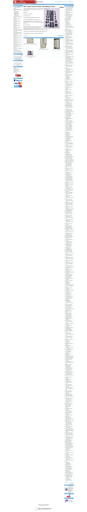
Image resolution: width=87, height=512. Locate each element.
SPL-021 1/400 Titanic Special (43, 49)
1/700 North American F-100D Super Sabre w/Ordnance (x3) (69, 399)
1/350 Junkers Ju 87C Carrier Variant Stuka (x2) (69, 66)
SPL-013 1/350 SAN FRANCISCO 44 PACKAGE (69, 75)
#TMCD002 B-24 (68, 442)
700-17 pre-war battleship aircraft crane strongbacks (69, 69)
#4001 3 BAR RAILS (69, 304)
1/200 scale (16, 11)
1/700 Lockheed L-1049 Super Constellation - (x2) (69, 255)
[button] (58, 1)
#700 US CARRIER (69, 329)
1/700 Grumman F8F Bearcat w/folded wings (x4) (69, 388)
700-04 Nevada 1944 (69, 157)
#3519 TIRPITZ (68, 29)
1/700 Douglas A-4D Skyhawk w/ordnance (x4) (69, 107)
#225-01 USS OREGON (69, 160)
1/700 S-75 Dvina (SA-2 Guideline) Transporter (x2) (69, 263)
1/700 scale (16, 15)
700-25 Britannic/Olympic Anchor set (68, 97)
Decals (15, 34)
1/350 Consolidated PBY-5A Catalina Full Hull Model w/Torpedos (69, 59)
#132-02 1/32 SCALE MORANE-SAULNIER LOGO (69, 193)
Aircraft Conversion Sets (17, 29)
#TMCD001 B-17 (68, 300)
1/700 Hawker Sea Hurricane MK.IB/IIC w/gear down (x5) (69, 163)
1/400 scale (29, 4)
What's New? (15, 60)
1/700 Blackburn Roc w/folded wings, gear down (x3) (69, 476)
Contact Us (15, 72)
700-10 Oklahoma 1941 (69, 30)
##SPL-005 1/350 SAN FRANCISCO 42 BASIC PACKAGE (69, 41)
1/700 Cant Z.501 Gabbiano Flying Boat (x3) (69, 321)
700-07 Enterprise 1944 (69, 371)
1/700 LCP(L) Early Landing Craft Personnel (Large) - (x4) (69, 308)
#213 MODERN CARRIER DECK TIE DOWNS (69, 118)
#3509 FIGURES (68, 441)
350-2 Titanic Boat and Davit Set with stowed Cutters (69, 180)
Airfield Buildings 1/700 (17, 32)
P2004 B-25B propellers (69, 236)
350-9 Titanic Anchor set (69, 161)
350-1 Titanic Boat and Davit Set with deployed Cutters (69, 143)
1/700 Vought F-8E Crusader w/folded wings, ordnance (68, 16)
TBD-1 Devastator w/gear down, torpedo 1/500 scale (69, 385)
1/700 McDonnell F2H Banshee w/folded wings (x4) (69, 27)
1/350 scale (16, 12)
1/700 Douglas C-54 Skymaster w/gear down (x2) (69, 362)
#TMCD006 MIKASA (69, 46)
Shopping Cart (66, 5)
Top (14, 4)
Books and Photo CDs (17, 33)
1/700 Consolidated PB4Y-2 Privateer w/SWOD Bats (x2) (69, 314)
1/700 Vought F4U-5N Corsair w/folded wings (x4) (69, 48)
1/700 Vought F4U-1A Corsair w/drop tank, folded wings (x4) (69, 242)
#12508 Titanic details (69, 14)
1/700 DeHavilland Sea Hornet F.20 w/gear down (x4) (69, 85)
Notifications (66, 485)
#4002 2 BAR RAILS (69, 440)
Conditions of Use (16, 71)
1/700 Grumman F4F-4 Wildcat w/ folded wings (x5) (69, 44)
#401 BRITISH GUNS (69, 95)
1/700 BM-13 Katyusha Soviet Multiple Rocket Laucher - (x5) (69, 438)
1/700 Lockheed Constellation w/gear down (69, 480)
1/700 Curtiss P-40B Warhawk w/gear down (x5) (69, 204)
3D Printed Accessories (23, 4)
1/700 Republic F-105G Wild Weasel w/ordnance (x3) (69, 258)
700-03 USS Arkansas (69, 474)
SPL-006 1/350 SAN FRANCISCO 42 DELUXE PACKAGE (69, 175)
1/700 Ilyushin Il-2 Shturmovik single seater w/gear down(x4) (69, 113)
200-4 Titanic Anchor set (69, 99)
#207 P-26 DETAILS (69, 235)
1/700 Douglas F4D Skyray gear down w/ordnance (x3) (69, 245)
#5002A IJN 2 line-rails (69, 432)
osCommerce (45, 505)
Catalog (17, 4)
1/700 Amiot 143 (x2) (69, 33)
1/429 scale (16, 14)
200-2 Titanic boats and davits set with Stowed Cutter (69, 63)
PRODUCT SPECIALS (17, 52)
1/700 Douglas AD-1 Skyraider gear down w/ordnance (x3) (69, 369)
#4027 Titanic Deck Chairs (57, 49)
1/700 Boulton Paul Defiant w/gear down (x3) (69, 382)
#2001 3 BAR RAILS (69, 36)
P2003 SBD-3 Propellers (69, 111)
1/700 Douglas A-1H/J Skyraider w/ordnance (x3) (69, 337)
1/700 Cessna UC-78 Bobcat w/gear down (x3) (69, 213)
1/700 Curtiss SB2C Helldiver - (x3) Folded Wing (69, 252)
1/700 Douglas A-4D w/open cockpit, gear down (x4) (69, 10)
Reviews (65, 498)
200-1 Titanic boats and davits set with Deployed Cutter (69, 285)
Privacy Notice (16, 70)
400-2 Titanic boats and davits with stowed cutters (69, 72)
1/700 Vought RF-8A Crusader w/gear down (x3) (69, 147)
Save (69, 496)
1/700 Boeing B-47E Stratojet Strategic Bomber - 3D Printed (69, 123)
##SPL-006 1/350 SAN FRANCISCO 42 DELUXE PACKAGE (69, 422)
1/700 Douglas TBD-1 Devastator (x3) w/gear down (69, 200)
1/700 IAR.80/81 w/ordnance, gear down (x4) (69, 302)
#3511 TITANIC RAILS (69, 403)
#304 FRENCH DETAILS (69, 202)
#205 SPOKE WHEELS (69, 156)
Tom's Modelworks (46, 504)
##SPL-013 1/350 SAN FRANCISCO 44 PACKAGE (69, 448)
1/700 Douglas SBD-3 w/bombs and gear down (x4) (69, 434)
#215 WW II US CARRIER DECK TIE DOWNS (69, 150)
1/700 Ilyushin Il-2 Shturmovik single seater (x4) (69, 334)
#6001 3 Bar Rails (68, 390)
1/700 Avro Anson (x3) (69, 358)
